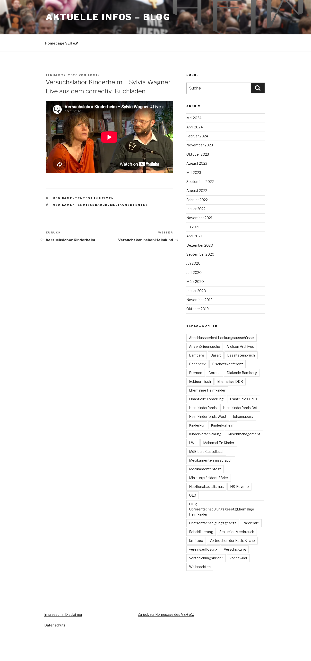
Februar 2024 (197, 136)
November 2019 (199, 300)
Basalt (215, 355)
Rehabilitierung (201, 532)
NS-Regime (239, 486)
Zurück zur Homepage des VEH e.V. (166, 614)
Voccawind (238, 558)
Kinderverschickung (205, 434)
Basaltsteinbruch (241, 355)
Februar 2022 (197, 200)
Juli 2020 (193, 263)
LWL (193, 443)
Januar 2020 (196, 291)
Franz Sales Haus (243, 399)
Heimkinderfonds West (207, 416)
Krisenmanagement (244, 434)
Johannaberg (243, 416)
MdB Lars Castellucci (206, 451)
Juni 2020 (194, 272)
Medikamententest (130, 204)
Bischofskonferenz (227, 364)
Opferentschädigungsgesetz (212, 523)
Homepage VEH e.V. (61, 43)
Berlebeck (197, 364)
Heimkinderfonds (203, 408)
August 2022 (196, 190)
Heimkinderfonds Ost (240, 408)
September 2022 (200, 181)
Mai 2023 (193, 172)
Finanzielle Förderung (206, 399)
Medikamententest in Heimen (83, 198)
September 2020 (200, 254)
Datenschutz (54, 625)
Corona (214, 373)
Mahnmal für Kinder (218, 443)
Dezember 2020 (199, 245)
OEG (192, 495)
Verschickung (235, 549)
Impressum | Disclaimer (63, 614)
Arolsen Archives (240, 346)
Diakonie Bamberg (242, 373)
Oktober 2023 (197, 154)
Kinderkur (197, 425)
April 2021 (194, 236)
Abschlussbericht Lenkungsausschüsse (221, 338)
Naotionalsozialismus (206, 486)
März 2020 (195, 281)
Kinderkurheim (222, 425)
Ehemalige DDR (230, 381)
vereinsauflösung (203, 549)
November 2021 (199, 218)
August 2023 (196, 163)
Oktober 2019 (197, 309)
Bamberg (196, 355)
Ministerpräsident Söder (208, 478)
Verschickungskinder (206, 558)
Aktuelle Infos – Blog (108, 17)
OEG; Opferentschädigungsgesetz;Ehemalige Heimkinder (221, 509)
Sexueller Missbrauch (236, 532)
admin (93, 75)
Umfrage (196, 540)
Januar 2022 (196, 209)
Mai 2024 (193, 118)
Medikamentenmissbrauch (80, 204)
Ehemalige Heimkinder (207, 390)
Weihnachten (200, 567)
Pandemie (250, 523)
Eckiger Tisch (200, 381)
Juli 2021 (192, 227)
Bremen (195, 373)
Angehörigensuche (204, 346)
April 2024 (194, 127)
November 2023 (199, 145)
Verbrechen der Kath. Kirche (232, 540)
